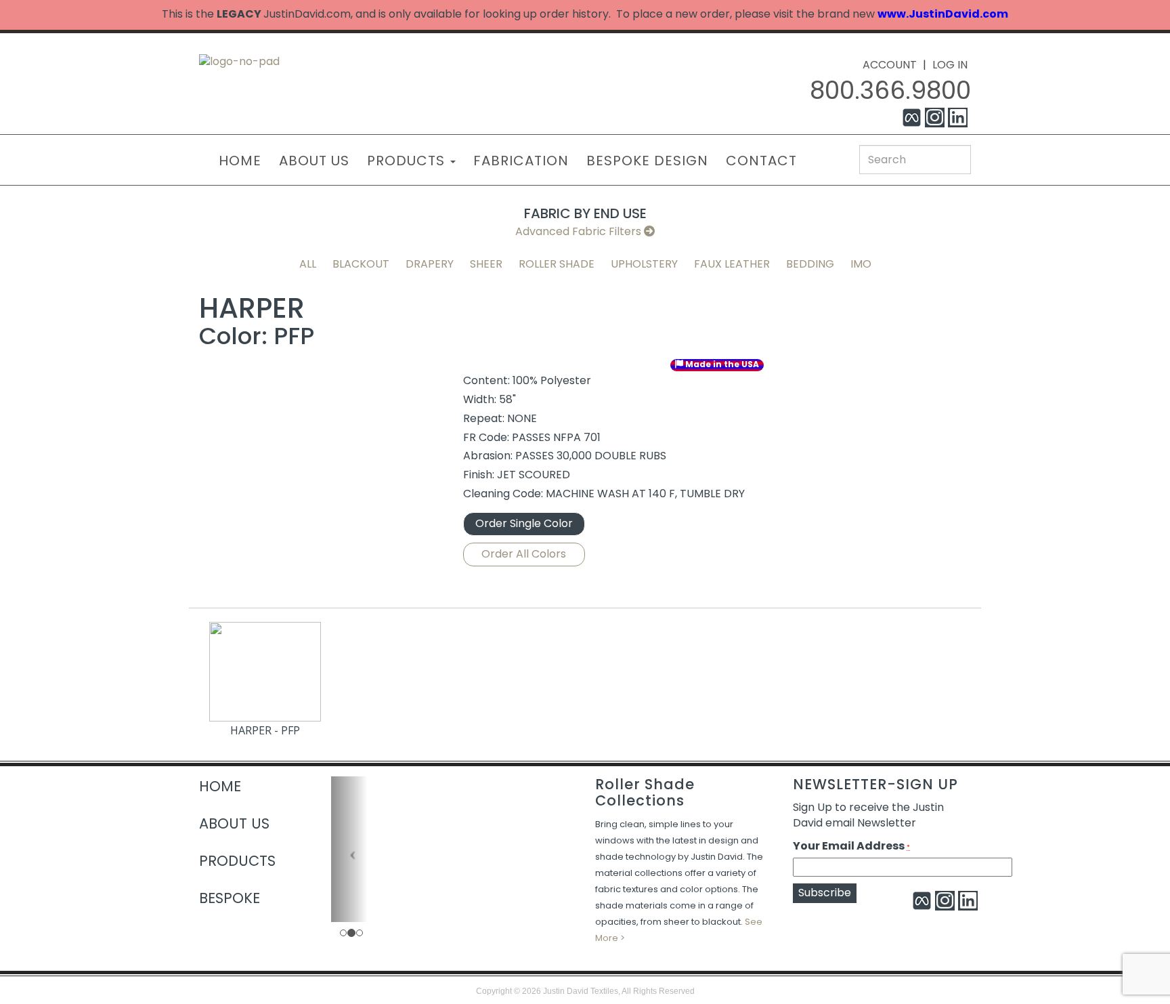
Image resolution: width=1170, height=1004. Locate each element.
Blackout (360, 264)
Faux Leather (732, 264)
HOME (240, 160)
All (307, 264)
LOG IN (950, 64)
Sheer (486, 264)
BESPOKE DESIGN (647, 160)
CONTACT (761, 160)
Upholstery (644, 264)
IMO (860, 264)
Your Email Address (851, 846)
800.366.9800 (890, 90)
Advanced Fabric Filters (579, 231)
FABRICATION (521, 160)
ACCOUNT (890, 64)
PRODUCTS (408, 160)
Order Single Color (524, 523)
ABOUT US (314, 160)
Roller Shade (556, 264)
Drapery (430, 264)
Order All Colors (523, 554)
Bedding (810, 264)
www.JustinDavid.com (943, 14)
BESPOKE (229, 898)
